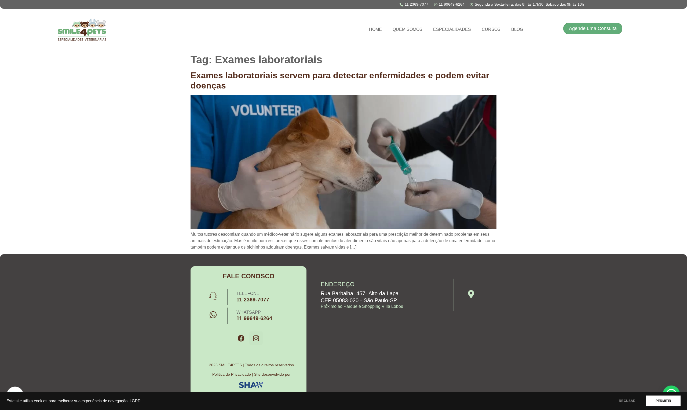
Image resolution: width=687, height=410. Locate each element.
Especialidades (452, 29)
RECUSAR (627, 401)
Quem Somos (407, 29)
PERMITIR (663, 401)
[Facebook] (241, 338)
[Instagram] (256, 338)
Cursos (491, 29)
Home (375, 29)
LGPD (135, 401)
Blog (517, 29)
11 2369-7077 (252, 299)
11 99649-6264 (254, 318)
